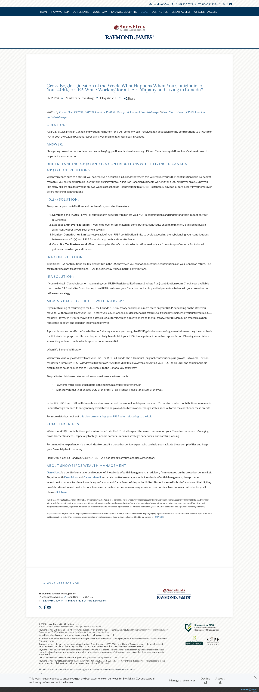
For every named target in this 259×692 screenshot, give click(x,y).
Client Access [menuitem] (181, 11)
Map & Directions (97, 600)
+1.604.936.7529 (183, 4)
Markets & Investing (80, 98)
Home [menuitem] (44, 11)
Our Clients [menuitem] (81, 11)
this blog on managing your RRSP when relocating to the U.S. (116, 416)
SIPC (79, 661)
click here (61, 492)
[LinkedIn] (130, 117)
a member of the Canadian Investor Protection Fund (86, 632)
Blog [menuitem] (144, 11)
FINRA (74, 661)
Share (131, 98)
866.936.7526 (209, 4)
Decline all (205, 680)
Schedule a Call (159, 3)
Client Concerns (120, 657)
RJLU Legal (104, 663)
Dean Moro (71, 477)
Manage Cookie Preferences (88, 626)
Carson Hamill (92, 477)
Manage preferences (182, 680)
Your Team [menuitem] (100, 11)
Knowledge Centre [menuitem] (124, 11)
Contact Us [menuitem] (160, 11)
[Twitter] (130, 110)
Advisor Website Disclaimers (60, 626)
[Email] (130, 123)
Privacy (42, 626)
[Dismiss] (255, 677)
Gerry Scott (54, 472)
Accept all (220, 680)
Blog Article (108, 98)
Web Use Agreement (101, 657)
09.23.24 (55, 98)
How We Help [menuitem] (60, 11)
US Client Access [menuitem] (205, 11)
